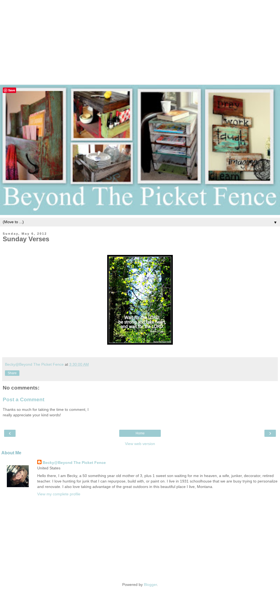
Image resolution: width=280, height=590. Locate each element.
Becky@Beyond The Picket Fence (74, 462)
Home (140, 433)
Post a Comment (23, 399)
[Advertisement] (140, 38)
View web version (140, 443)
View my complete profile (58, 494)
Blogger (150, 584)
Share (12, 373)
